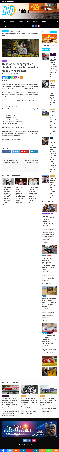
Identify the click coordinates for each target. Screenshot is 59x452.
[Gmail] (18, 77)
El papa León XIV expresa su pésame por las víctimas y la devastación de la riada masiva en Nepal (7, 195)
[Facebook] (3, 77)
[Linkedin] (9, 77)
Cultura (29, 26)
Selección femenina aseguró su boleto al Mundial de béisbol (48, 400)
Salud (13, 26)
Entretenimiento (49, 202)
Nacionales (46, 284)
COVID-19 (45, 320)
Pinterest (25, 151)
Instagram (34, 440)
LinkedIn (34, 151)
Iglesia (4, 61)
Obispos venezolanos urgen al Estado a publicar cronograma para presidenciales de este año (30, 165)
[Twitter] (6, 77)
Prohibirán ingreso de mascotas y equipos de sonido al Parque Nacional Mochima (49, 302)
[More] (21, 77)
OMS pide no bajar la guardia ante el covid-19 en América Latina (11, 163)
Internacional (43, 21)
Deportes (6, 26)
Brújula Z (21, 26)
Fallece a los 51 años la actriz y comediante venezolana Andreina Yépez (48, 220)
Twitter (16, 151)
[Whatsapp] (12, 77)
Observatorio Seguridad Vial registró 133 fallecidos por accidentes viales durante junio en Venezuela (48, 264)
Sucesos (21, 21)
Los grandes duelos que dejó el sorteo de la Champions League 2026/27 (53, 93)
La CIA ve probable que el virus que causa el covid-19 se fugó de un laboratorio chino (49, 339)
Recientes (46, 49)
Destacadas (12, 21)
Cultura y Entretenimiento (47, 213)
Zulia (28, 21)
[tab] (46, 49)
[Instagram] (15, 77)
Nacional (34, 21)
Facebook (7, 151)
